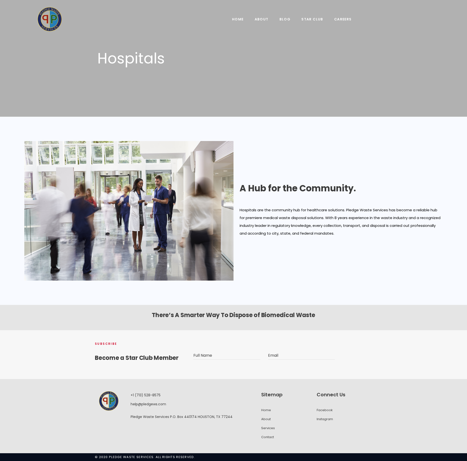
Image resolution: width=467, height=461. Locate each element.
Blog (285, 19)
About (262, 19)
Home (238, 19)
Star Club (312, 19)
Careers (343, 19)
